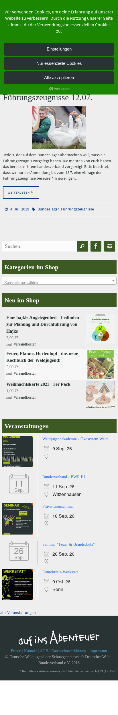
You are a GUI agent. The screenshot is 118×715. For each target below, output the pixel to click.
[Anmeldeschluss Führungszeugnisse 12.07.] (59, 127)
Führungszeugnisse (77, 208)
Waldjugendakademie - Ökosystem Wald (75, 437)
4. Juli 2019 (19, 208)
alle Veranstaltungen (18, 607)
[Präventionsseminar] (19, 530)
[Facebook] (96, 244)
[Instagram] (109, 244)
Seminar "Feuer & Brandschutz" (68, 540)
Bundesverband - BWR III (63, 474)
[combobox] (59, 280)
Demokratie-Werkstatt (60, 567)
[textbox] (59, 282)
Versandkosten (24, 342)
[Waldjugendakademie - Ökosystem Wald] (19, 463)
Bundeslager (48, 208)
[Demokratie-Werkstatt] (19, 594)
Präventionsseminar (58, 503)
